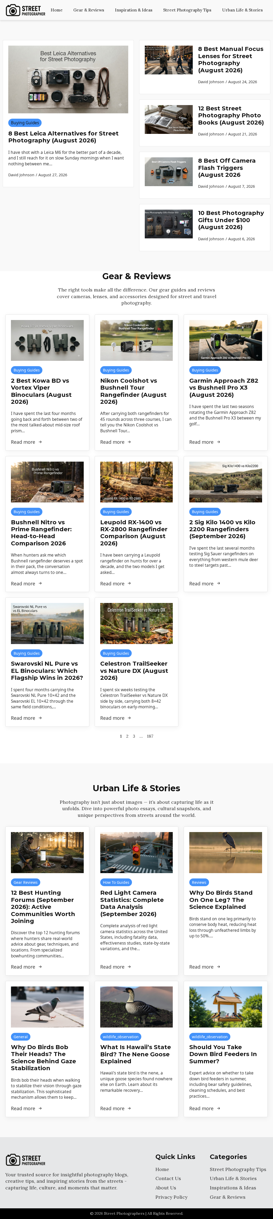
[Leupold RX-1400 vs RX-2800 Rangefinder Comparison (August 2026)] (136, 482)
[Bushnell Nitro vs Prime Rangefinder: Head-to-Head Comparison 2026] (47, 482)
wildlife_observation (121, 1036)
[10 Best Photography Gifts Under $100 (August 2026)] (169, 227)
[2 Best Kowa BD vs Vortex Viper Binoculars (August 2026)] (47, 340)
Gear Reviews (26, 882)
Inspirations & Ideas (233, 1188)
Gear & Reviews (88, 10)
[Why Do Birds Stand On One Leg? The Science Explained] (225, 852)
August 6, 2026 (241, 238)
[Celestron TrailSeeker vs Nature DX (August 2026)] (136, 623)
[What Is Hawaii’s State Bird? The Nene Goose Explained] (136, 1006)
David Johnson (211, 81)
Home (57, 10)
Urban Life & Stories (242, 10)
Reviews (199, 882)
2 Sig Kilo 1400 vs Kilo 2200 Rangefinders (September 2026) (222, 529)
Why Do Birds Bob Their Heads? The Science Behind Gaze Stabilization (43, 1058)
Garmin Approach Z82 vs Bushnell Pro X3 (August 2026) (223, 387)
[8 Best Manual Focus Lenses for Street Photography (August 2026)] (169, 67)
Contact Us (168, 1178)
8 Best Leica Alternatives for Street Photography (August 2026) (63, 137)
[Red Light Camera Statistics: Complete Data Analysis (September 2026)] (136, 852)
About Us (165, 1188)
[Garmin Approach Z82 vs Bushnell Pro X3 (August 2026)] (225, 340)
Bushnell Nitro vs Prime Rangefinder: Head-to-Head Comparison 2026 (41, 533)
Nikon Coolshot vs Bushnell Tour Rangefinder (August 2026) (133, 391)
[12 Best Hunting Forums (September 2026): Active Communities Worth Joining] (47, 852)
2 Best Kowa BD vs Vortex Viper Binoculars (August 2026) (41, 391)
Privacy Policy (171, 1197)
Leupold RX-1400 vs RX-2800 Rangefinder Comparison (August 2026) (133, 533)
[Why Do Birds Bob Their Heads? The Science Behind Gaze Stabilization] (47, 1006)
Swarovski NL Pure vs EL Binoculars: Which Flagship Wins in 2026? (47, 670)
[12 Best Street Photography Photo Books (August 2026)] (169, 123)
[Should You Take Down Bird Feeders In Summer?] (225, 1006)
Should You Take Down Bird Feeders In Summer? (223, 1054)
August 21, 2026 (242, 134)
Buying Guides (25, 123)
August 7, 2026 (241, 186)
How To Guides (116, 882)
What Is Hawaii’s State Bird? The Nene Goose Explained (135, 1054)
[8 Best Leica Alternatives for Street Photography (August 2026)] (68, 79)
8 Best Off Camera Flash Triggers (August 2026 (227, 167)
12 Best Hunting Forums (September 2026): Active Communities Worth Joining (43, 907)
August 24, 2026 (242, 81)
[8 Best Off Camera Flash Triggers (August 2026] (169, 175)
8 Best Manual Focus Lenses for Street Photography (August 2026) (230, 60)
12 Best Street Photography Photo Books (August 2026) (231, 115)
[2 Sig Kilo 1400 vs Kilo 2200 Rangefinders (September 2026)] (225, 482)
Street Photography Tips (187, 10)
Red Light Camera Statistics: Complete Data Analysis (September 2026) (132, 903)
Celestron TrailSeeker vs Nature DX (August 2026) (134, 670)
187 (150, 736)
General (21, 1036)
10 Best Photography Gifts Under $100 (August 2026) (231, 220)
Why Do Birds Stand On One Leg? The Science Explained (221, 899)
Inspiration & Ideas (133, 10)
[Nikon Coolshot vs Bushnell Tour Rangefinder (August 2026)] (136, 340)
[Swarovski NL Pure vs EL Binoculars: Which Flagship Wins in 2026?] (47, 623)
